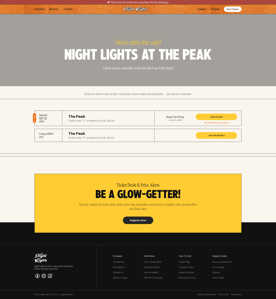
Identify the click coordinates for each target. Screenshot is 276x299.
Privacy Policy (236, 295)
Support (202, 9)
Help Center (218, 278)
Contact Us (118, 272)
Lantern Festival (186, 272)
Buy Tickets (233, 9)
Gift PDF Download (153, 278)
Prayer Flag (184, 262)
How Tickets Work (152, 262)
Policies (215, 9)
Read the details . (159, 2)
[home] (135, 9)
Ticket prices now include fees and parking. (129, 2)
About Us (54, 9)
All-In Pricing (218, 267)
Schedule (39, 9)
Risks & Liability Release (207, 295)
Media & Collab (120, 278)
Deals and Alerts (152, 267)
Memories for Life (187, 278)
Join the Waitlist (151, 272)
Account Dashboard (222, 262)
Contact (68, 9)
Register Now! (138, 220)
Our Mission (118, 262)
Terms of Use (223, 295)
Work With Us (119, 267)
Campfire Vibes (186, 267)
